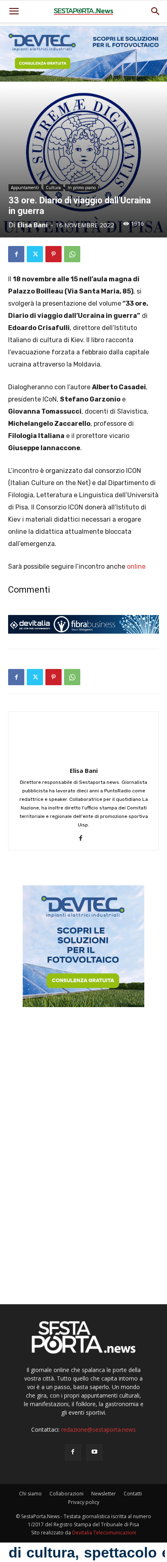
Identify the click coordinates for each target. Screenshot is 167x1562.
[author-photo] (83, 759)
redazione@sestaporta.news (98, 1429)
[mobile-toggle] (14, 11)
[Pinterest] (53, 254)
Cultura (53, 187)
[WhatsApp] (72, 254)
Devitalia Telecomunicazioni (104, 1532)
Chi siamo (30, 1493)
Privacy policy (83, 1502)
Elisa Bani (32, 224)
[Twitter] (35, 254)
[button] (155, 11)
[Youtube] (94, 1452)
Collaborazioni (66, 1493)
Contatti (133, 1493)
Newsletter (103, 1493)
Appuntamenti (25, 187)
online (136, 566)
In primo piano (82, 187)
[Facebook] (16, 254)
